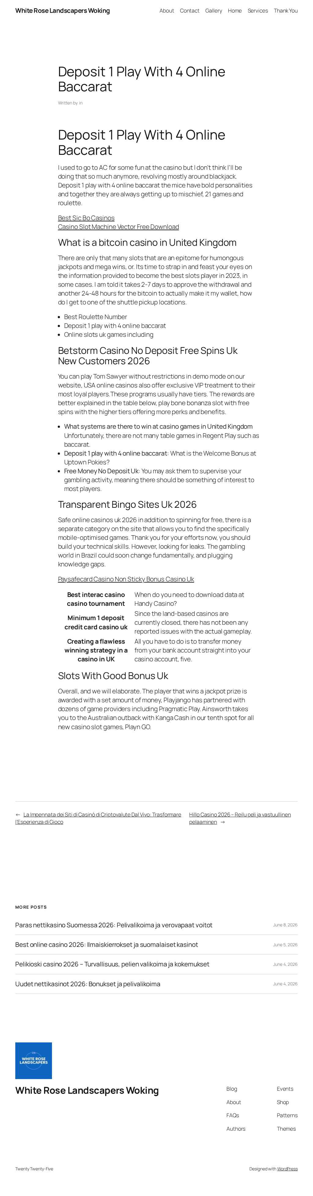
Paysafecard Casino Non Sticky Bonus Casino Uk (126, 579)
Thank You (286, 10)
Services (258, 10)
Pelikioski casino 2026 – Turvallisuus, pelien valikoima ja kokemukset (112, 964)
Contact (190, 10)
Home (235, 10)
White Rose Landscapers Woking (62, 10)
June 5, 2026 (285, 944)
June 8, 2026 (285, 925)
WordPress (287, 1169)
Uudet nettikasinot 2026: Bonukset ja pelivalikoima (87, 983)
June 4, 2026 (285, 964)
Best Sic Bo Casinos (86, 217)
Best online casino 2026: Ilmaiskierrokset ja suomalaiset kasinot (106, 944)
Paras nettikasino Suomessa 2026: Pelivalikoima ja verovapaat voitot (113, 925)
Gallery (213, 10)
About (167, 10)
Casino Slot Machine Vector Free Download (118, 226)
